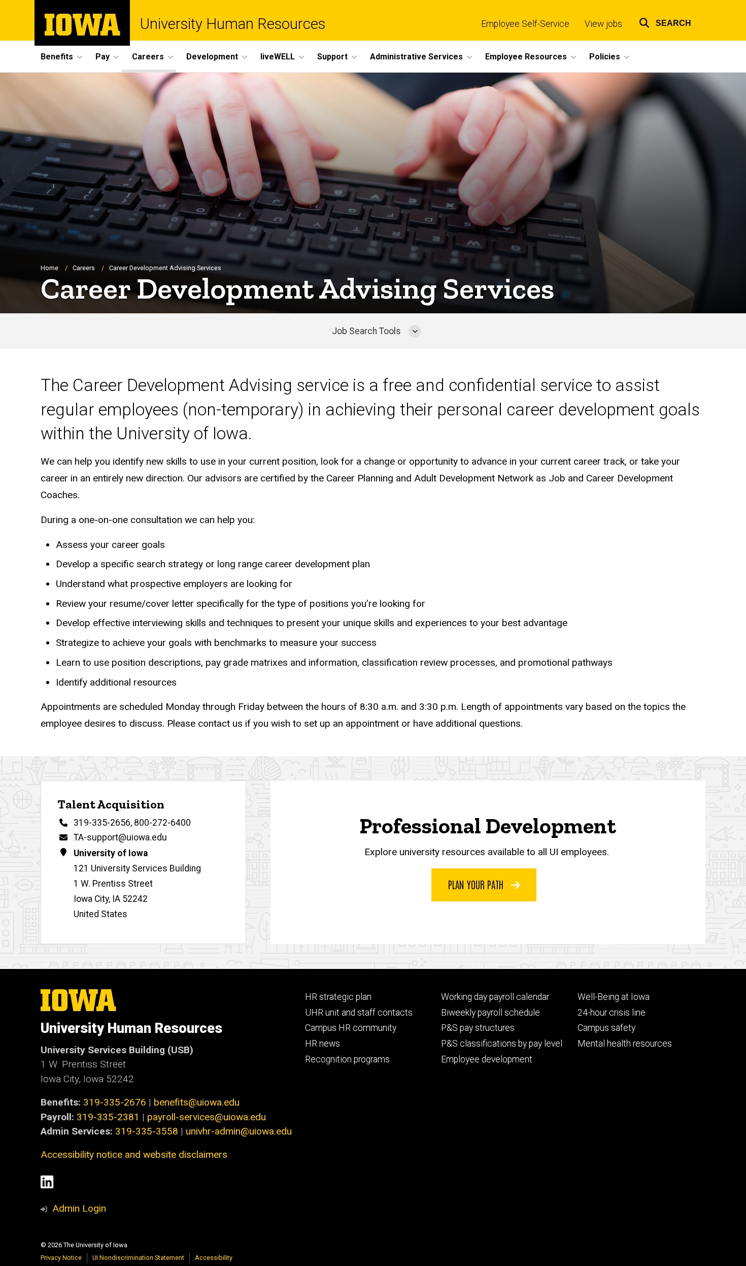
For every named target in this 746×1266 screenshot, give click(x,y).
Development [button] (212, 56)
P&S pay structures (478, 1028)
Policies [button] (604, 56)
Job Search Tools (366, 331)
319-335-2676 (114, 1102)
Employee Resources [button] (526, 56)
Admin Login (79, 1208)
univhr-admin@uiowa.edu (239, 1131)
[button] (665, 21)
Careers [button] (148, 56)
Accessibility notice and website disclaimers (134, 1154)
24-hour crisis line (612, 1013)
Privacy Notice (61, 1257)
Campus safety (606, 1028)
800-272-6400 (162, 823)
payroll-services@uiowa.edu (206, 1117)
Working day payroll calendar (495, 997)
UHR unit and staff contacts (359, 1013)
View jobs (603, 24)
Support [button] (332, 56)
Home (49, 268)
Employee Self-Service (525, 24)
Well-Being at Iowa (614, 997)
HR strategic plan (338, 997)
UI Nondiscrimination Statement (138, 1257)
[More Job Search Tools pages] (414, 331)
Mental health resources (625, 1043)
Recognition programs (347, 1059)
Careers (84, 268)
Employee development (486, 1059)
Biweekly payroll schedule (490, 1013)
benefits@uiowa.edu (197, 1102)
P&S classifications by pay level (501, 1043)
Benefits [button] (57, 56)
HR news (322, 1043)
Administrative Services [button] (416, 56)
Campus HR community (350, 1028)
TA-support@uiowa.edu (120, 837)
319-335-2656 (102, 823)
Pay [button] (102, 56)
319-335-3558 (146, 1131)
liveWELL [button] (277, 56)
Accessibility (213, 1257)
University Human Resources (232, 24)
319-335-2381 (108, 1117)
